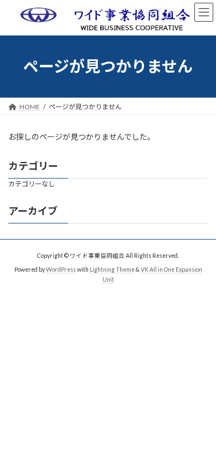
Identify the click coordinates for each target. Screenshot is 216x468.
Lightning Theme (112, 269)
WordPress (61, 269)
